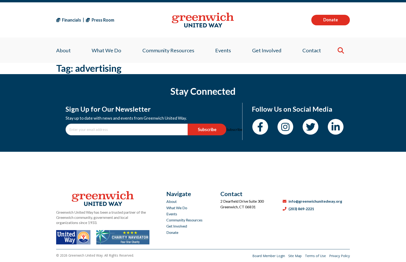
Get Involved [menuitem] (266, 50)
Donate (330, 19)
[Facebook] (260, 127)
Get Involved (176, 226)
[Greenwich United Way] (202, 20)
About (171, 201)
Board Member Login (269, 256)
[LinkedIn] (336, 127)
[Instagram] (285, 127)
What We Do (176, 207)
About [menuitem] (63, 50)
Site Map (295, 256)
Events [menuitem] (223, 50)
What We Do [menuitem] (106, 50)
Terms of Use (316, 256)
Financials (71, 20)
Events (171, 214)
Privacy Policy (339, 256)
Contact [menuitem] (311, 50)
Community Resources (184, 220)
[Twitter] (310, 127)
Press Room (102, 20)
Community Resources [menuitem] (168, 50)
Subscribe (207, 129)
